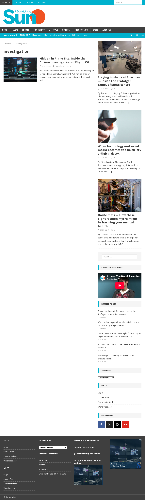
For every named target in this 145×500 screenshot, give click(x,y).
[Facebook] (125, 35)
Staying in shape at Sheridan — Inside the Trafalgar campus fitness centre (119, 81)
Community (39, 30)
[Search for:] (128, 2)
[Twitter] (131, 35)
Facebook (6, 2)
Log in (101, 392)
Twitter (18, 2)
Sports (25, 30)
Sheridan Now (81, 30)
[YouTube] (137, 35)
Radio (95, 30)
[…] (43, 80)
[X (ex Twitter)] (109, 424)
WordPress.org (104, 406)
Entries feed (103, 397)
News (4, 30)
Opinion (66, 30)
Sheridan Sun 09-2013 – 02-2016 (52, 474)
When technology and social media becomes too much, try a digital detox (119, 149)
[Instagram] (142, 35)
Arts (15, 30)
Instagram (41, 2)
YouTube (29, 2)
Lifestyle (53, 30)
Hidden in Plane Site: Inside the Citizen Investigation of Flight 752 (64, 60)
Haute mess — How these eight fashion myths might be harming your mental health (117, 220)
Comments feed (105, 402)
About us (107, 30)
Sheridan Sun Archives (84, 447)
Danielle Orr (60, 66)
